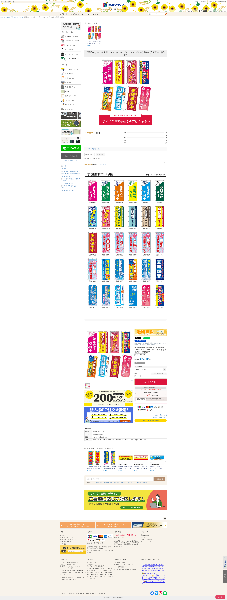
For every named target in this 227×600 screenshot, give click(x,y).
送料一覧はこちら (119, 537)
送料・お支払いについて (67, 537)
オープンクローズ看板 (71, 54)
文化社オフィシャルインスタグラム (124, 564)
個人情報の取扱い (91, 593)
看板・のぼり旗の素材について (71, 171)
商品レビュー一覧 (146, 541)
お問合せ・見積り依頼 (221, 1)
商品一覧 (64, 14)
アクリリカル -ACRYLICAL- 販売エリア (125, 569)
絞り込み (101, 154)
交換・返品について (65, 541)
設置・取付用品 (69, 78)
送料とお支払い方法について (101, 550)
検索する (159, 479)
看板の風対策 (66, 176)
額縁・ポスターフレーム (72, 96)
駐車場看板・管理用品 (71, 36)
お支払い (90, 532)
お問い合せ (76, 14)
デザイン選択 (138, 366)
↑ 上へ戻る (220, 597)
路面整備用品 (69, 82)
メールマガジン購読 (146, 539)
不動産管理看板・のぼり (72, 41)
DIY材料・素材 (69, 109)
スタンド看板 (69, 73)
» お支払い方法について (160, 415)
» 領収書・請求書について (160, 417)
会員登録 (203, 1)
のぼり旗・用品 (9, 17)
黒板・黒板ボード (70, 87)
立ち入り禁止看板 (70, 45)
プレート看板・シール (71, 69)
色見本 (64, 168)
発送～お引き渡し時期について (69, 539)
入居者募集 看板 (108, 482)
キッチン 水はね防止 (142, 482)
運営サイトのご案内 (120, 559)
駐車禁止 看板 (98, 482)
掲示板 (67, 91)
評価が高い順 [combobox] (88, 154)
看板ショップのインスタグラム (150, 559)
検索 (166, 14)
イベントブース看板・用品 (72, 59)
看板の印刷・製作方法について (71, 173)
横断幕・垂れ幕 (69, 104)
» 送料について (163, 414)
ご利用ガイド (210, 1)
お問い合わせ (101, 593)
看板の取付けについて (68, 190)
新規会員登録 (145, 535)
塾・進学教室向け (18, 17)
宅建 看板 (116, 482)
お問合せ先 (64, 559)
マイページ (86, 14)
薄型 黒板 (123, 482)
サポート (63, 532)
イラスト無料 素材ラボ (120, 567)
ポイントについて (65, 544)
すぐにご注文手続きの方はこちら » (126, 119)
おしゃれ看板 (69, 49)
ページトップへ (165, 518)
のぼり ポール (131, 482)
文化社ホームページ (119, 562)
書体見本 (64, 166)
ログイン (197, 1)
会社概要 (90, 559)
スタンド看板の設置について (70, 183)
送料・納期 (118, 532)
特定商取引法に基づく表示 (76, 593)
